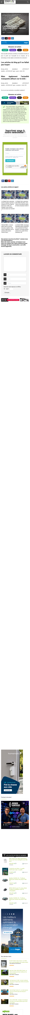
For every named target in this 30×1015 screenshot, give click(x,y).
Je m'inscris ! (10, 160)
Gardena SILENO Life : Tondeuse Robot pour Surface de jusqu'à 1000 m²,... (17, 879)
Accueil (3, 14)
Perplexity (12, 50)
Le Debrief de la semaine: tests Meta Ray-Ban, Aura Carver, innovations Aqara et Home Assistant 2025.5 (22, 203)
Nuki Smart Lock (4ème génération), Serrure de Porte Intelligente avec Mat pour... (18, 860)
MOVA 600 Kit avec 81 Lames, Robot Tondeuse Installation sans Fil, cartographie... (18, 889)
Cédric (4, 32)
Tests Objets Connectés (13, 1004)
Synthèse (8, 14)
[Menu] (1, 2)
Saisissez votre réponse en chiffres (12, 286)
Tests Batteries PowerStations (15, 963)
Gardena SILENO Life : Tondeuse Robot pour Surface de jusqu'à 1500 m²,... (17, 899)
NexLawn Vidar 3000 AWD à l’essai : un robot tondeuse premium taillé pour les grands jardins (18, 972)
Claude (25, 50)
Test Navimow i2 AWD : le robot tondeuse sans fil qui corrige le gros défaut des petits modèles (19, 982)
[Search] (27, 2)
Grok (19, 50)
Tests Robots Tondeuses (14, 974)
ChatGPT (5, 50)
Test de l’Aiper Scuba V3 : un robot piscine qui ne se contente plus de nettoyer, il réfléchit (18, 991)
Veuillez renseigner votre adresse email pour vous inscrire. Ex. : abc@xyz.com (14, 157)
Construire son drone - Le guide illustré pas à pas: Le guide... (16, 869)
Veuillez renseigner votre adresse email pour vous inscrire (14, 149)
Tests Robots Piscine (13, 994)
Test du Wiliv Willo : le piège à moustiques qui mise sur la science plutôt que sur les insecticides (18, 1001)
